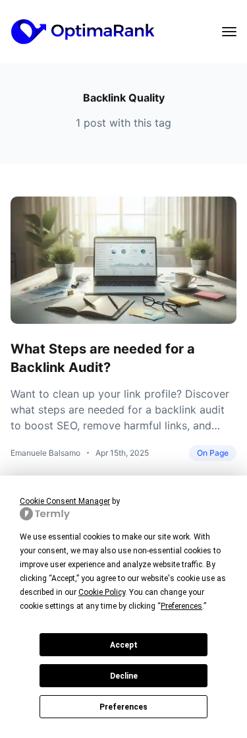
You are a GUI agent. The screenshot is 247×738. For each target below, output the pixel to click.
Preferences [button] (181, 606)
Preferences (123, 707)
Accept (124, 645)
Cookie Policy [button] (101, 592)
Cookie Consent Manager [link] (65, 501)
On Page (213, 453)
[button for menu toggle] (229, 31)
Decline (124, 676)
